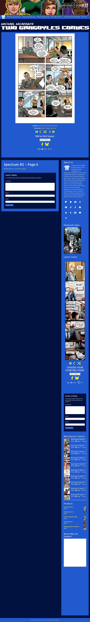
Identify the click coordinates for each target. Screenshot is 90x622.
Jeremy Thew (43, 126)
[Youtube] (80, 212)
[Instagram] (80, 202)
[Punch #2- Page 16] (74, 364)
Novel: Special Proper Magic (72, 17)
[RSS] (66, 218)
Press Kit (84, 17)
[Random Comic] (44, 132)
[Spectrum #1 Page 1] (37, 132)
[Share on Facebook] (42, 144)
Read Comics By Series (13, 17)
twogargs (23, 169)
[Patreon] (66, 202)
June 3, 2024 (14, 169)
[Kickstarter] (70, 202)
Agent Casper (46, 128)
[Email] (80, 207)
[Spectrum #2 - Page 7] (50, 132)
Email (6, 199)
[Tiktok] (70, 207)
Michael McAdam (52, 126)
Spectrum (53, 128)
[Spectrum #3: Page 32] (53, 132)
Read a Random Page (43, 17)
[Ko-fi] (75, 212)
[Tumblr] (70, 212)
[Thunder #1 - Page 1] (70, 364)
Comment (8, 181)
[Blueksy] (66, 207)
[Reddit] (66, 212)
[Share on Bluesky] (47, 144)
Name (6, 193)
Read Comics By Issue (29, 17)
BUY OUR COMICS (56, 17)
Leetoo (57, 620)
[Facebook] (75, 207)
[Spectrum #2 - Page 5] (40, 132)
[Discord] (75, 202)
